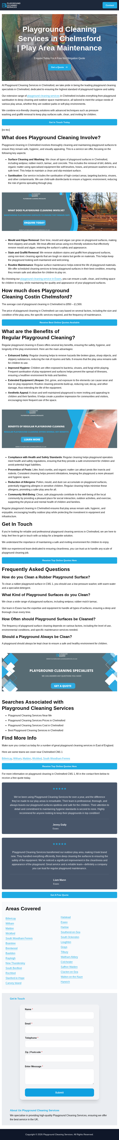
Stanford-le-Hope (15, 978)
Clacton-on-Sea (69, 972)
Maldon (27, 758)
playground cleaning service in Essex (40, 278)
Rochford (11, 973)
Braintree (11, 943)
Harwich (65, 981)
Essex (64, 922)
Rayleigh (10, 958)
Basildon (10, 953)
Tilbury (64, 952)
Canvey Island (13, 983)
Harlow (65, 927)
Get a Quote (57, 67)
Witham (17, 758)
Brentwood (12, 948)
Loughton (66, 942)
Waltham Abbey (69, 957)
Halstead (66, 917)
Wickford (37, 758)
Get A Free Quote (59, 895)
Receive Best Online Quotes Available (59, 322)
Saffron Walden (69, 967)
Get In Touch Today (59, 122)
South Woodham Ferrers (56, 758)
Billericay (7, 758)
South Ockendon (70, 937)
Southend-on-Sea (70, 932)
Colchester (67, 962)
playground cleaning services (43, 96)
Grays (64, 947)
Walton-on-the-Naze (72, 977)
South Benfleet (14, 968)
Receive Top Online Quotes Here (59, 560)
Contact (110, 5)
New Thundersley (15, 963)
